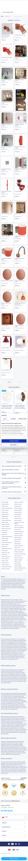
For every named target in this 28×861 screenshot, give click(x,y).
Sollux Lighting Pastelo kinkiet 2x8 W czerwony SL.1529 (6, 169)
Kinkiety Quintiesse (18, 535)
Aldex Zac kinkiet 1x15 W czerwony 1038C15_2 (6, 369)
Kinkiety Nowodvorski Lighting (19, 523)
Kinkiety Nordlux (17, 520)
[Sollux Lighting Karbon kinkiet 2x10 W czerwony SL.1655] (7, 140)
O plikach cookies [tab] (22, 418)
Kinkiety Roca (17, 541)
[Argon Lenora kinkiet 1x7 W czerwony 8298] (21, 185)
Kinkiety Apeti (5, 512)
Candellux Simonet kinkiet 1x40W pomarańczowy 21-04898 (20, 236)
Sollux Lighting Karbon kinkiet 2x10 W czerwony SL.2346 (20, 146)
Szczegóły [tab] (13, 418)
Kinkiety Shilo (17, 547)
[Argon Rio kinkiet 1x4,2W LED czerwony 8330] (7, 229)
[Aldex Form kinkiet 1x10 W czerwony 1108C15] (7, 341)
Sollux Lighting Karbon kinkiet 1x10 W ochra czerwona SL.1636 (6, 35)
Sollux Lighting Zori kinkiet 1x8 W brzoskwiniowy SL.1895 (20, 124)
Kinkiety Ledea (5, 560)
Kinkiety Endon (5, 540)
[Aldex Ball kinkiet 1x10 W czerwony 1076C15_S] (21, 341)
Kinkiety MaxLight (18, 510)
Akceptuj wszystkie (14, 440)
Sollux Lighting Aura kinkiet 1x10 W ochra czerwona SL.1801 (7, 102)
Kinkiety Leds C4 (5, 562)
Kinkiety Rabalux (17, 537)
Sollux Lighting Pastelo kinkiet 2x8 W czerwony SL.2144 (6, 191)
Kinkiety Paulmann (18, 533)
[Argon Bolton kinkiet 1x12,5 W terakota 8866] (7, 319)
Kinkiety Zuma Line (18, 570)
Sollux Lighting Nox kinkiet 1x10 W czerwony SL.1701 (6, 213)
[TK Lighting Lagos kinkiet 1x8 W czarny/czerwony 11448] (21, 252)
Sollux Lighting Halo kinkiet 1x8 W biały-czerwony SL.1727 (20, 79)
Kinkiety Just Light (6, 552)
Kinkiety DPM (4, 530)
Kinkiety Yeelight (18, 566)
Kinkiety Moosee (18, 518)
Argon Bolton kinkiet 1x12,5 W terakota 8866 (7, 325)
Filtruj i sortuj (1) (14, 858)
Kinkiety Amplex (5, 510)
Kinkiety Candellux (6, 526)
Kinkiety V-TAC (17, 562)
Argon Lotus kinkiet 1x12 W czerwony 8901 (20, 213)
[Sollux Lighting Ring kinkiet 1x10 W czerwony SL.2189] (7, 51)
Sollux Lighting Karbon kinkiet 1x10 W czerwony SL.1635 (20, 57)
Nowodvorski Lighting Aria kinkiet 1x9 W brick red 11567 (7, 280)
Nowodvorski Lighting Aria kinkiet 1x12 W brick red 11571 (20, 280)
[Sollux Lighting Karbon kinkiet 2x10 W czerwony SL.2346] (21, 140)
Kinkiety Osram (17, 529)
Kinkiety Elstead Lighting (7, 536)
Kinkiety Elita (4, 534)
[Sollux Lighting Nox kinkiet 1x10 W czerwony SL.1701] (7, 207)
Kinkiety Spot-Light (18, 551)
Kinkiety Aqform (5, 514)
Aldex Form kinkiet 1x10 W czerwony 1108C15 (6, 347)
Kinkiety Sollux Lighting (19, 549)
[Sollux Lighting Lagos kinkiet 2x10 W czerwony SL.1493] (7, 118)
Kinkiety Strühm (17, 555)
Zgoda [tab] (4, 418)
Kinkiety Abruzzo (5, 504)
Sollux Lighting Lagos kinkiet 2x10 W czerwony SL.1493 (6, 124)
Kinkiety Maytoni (18, 512)
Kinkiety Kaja (4, 554)
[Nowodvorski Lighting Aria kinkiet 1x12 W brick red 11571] (21, 274)
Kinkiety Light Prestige (6, 566)
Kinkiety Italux (5, 550)
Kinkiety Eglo (4, 532)
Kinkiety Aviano (5, 518)
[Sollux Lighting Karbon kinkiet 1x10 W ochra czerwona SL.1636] (7, 28)
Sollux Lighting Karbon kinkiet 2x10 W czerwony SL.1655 (6, 146)
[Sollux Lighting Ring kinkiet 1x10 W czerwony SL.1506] (21, 28)
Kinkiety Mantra (17, 506)
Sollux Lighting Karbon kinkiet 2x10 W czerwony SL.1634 (20, 169)
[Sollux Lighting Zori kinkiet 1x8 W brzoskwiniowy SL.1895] (21, 118)
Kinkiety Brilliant (5, 522)
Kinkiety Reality (17, 539)
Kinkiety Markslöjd (18, 508)
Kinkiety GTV (4, 546)
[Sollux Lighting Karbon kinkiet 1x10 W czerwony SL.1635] (21, 51)
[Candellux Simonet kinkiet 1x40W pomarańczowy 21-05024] (7, 252)
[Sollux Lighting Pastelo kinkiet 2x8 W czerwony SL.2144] (7, 185)
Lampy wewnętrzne (8, 12)
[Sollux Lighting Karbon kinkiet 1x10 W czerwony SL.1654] (7, 73)
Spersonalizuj (13, 444)
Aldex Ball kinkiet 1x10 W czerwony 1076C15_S (20, 347)
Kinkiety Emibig (5, 538)
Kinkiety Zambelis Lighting (20, 568)
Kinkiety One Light (18, 525)
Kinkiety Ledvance (6, 564)
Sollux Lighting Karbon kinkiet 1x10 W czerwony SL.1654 (6, 79)
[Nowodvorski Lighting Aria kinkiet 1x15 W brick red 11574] (7, 296)
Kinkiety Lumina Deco (19, 502)
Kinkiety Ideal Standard (6, 548)
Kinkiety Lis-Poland (6, 568)
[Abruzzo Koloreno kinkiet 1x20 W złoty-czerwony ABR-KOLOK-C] (21, 296)
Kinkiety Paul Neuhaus (19, 531)
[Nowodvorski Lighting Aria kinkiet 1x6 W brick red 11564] (21, 319)
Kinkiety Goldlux (5, 544)
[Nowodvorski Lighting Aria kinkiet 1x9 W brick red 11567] (7, 274)
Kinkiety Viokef (17, 564)
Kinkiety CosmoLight (6, 528)
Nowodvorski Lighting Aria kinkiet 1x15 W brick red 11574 (6, 303)
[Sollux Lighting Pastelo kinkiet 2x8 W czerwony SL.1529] (7, 162)
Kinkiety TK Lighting (18, 557)
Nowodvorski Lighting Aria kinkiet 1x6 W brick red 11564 (20, 325)
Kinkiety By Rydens (6, 524)
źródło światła (16, 621)
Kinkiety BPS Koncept (6, 520)
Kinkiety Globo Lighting (7, 542)
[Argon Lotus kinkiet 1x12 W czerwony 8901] (21, 207)
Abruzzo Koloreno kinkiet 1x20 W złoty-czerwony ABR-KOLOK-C (20, 303)
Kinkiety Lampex (5, 558)
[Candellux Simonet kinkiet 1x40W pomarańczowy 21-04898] (21, 229)
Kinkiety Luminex (18, 504)
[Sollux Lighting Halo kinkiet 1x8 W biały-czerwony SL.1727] (21, 73)
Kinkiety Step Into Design (19, 553)
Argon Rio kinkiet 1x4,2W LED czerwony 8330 (6, 235)
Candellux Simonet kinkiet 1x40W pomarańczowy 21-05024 (6, 258)
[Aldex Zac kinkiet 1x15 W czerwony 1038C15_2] (7, 363)
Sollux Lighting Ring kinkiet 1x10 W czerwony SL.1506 (20, 34)
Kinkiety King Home (6, 556)
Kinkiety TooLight (18, 559)
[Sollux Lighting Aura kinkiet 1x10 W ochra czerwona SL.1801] (7, 95)
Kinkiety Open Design (19, 527)
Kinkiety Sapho (17, 543)
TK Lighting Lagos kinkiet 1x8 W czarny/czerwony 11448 (20, 258)
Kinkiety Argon (5, 516)
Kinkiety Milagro (17, 514)
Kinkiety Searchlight (18, 545)
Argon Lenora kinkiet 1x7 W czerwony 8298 (20, 191)
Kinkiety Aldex (5, 506)
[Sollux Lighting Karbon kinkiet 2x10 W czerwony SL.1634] (21, 162)
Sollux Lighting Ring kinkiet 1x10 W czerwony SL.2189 (6, 57)
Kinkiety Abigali (5, 502)
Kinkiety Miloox (17, 516)
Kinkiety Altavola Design (7, 508)
